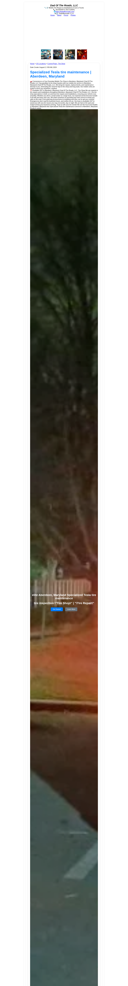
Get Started (57, 609)
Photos (73, 15)
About (59, 15)
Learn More (71, 609)
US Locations (41, 64)
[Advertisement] (64, 33)
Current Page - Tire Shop (56, 64)
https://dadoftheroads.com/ (65, 11)
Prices (66, 15)
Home (52, 15)
